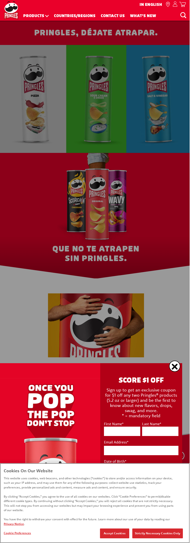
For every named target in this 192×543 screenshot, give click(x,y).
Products (33, 16)
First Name (114, 424)
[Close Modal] (174, 366)
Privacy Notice (14, 524)
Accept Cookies (115, 533)
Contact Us (113, 16)
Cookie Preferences (17, 533)
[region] (95, 503)
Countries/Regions (75, 16)
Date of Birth (115, 461)
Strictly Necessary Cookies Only (157, 533)
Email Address (116, 442)
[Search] (183, 15)
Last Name (151, 424)
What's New (143, 16)
